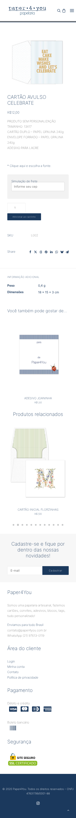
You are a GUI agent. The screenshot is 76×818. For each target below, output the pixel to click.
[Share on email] (67, 252)
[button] (72, 10)
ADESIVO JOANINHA (38, 398)
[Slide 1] (13, 525)
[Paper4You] (27, 10)
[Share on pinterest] (46, 252)
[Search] (59, 10)
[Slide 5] (31, 525)
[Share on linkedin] (51, 252)
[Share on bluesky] (61, 252)
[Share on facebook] (30, 252)
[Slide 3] (22, 525)
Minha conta (16, 667)
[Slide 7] (40, 525)
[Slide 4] (27, 525)
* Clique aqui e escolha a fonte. (29, 166)
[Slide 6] (36, 525)
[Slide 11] (58, 525)
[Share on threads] (40, 252)
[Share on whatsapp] (56, 252)
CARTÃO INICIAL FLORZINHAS (38, 509)
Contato (13, 672)
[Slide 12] (62, 525)
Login (11, 661)
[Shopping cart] (63, 10)
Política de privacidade (22, 677)
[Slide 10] (53, 525)
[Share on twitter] (35, 252)
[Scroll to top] (68, 810)
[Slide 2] (18, 525)
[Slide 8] (45, 525)
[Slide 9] (49, 525)
